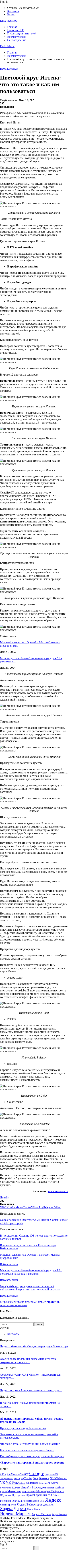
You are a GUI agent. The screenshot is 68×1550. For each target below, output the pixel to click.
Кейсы (59, 1487)
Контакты (13, 11)
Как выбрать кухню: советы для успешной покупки (32, 1456)
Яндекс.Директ (13, 1508)
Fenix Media (7, 46)
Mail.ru (17, 1478)
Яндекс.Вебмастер (28, 1504)
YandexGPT (44, 1483)
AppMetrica (13, 1474)
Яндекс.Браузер (8, 1504)
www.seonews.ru (58, 1191)
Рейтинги (5, 1500)
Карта (11, 14)
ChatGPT (23, 1474)
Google (36, 1473)
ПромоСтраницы (36, 1495)
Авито (54, 1482)
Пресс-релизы (18, 1495)
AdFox (3, 1474)
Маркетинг (14, 1491)
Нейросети (57, 1491)
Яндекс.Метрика (41, 1514)
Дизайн (4, 1197)
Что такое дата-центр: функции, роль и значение (30, 1443)
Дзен (16, 1487)
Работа (56, 1495)
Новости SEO (15, 30)
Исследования (43, 1487)
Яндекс (53, 1500)
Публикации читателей (21, 33)
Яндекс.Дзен (47, 1504)
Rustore (44, 1478)
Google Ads (50, 1474)
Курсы (3, 1491)
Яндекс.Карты (33, 1509)
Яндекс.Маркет (15, 1513)
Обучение (6, 1495)
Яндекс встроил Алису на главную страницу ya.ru (31, 1390)
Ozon (35, 1478)
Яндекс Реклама (59, 1514)
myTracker (26, 1478)
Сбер (42, 1501)
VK (2, 1482)
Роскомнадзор (30, 1500)
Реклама (17, 1500)
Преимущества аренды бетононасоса (23, 1428)
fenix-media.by (8, 20)
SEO (53, 1478)
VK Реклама (15, 1482)
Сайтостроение (16, 40)
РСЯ (50, 1495)
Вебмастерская (16, 36)
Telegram (61, 1478)
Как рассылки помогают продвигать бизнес (27, 1450)
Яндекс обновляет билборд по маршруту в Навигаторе (34, 1346)
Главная (12, 26)
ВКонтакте (5, 1487)
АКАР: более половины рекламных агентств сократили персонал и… (28, 1360)
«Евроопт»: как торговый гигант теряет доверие (32, 1462)
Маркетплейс (29, 1491)
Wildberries (32, 1482)
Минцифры (43, 1491)
